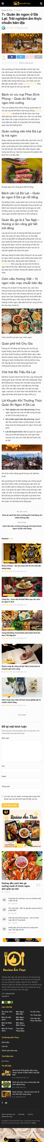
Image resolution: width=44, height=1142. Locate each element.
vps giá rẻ (5, 996)
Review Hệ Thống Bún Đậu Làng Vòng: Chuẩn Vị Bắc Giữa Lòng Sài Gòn (25, 1072)
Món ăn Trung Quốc (7, 1029)
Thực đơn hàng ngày (20, 1029)
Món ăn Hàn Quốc (6, 1018)
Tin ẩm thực (35, 1012)
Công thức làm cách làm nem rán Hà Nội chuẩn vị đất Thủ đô (24, 899)
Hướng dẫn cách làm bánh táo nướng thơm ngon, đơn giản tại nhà (23, 928)
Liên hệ (4, 1046)
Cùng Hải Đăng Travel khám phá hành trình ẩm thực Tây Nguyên (21, 634)
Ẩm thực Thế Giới (7, 1013)
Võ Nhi (11, 28)
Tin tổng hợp (18, 10)
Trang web (6, 786)
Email (4, 776)
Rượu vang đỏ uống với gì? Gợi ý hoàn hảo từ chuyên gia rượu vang (21, 667)
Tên (4, 766)
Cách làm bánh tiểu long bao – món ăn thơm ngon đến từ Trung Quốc (23, 919)
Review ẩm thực (7, 1116)
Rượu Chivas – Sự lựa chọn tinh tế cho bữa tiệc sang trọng (21, 566)
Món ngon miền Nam (20, 1018)
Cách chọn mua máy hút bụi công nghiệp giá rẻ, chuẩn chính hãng (21, 700)
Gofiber (34, 1123)
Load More (22, 715)
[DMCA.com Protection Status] (7, 1002)
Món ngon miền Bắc (20, 1013)
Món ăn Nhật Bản (7, 1024)
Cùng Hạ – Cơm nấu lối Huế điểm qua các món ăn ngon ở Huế (21, 600)
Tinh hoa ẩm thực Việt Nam (36, 1019)
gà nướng (5, 1061)
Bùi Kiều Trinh (8, 571)
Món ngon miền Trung (20, 1024)
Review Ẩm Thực (7, 10)
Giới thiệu (5, 1042)
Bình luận (6, 738)
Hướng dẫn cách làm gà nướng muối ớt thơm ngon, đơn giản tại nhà (16, 885)
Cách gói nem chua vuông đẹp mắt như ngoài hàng (25, 1083)
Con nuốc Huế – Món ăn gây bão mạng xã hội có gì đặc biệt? (25, 909)
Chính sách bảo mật (9, 1050)
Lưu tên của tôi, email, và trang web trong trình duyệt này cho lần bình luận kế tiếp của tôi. (22, 797)
